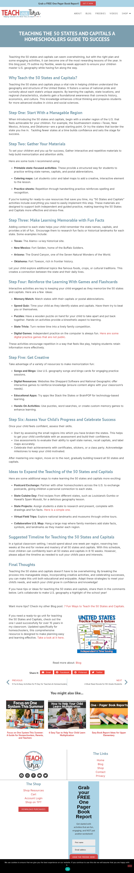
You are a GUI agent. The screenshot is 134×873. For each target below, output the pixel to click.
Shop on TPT (33, 802)
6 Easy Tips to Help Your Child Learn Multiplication (67, 734)
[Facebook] (21, 775)
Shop (125, 13)
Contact (100, 772)
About (78, 13)
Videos (114, 13)
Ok (67, 869)
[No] (130, 866)
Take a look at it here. (50, 637)
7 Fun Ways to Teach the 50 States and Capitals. (94, 606)
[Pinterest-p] (33, 775)
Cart (33, 794)
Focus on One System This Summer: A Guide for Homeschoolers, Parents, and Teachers (25, 735)
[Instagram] (27, 775)
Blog (88, 13)
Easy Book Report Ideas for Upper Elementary (109, 734)
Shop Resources (33, 790)
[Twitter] (45, 775)
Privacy (100, 775)
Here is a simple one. (57, 509)
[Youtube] (39, 775)
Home (100, 760)
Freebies (100, 13)
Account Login (34, 798)
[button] (46, 672)
